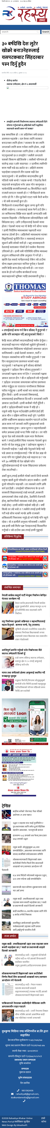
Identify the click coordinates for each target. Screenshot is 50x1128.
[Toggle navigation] (1, 27)
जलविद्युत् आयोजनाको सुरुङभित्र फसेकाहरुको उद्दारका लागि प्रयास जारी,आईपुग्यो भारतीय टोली (27, 926)
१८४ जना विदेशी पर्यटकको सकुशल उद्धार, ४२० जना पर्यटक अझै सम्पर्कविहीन (30, 877)
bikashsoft (22, 1125)
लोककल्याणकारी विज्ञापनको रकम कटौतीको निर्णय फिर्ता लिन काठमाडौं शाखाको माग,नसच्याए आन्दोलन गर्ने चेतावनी (22, 865)
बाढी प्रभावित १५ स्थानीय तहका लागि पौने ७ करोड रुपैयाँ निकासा (30, 913)
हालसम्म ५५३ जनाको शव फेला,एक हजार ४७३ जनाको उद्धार (30, 837)
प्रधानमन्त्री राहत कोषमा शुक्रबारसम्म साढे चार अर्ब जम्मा (29, 889)
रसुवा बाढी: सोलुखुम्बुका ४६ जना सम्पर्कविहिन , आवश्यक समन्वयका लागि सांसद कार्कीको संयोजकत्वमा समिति (29, 850)
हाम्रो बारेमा (43, 1120)
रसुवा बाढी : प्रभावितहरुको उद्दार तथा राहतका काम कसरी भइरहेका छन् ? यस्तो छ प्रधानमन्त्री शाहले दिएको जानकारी (29, 902)
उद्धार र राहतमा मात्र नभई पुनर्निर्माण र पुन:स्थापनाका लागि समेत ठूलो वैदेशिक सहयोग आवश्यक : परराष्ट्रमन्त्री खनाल (29, 826)
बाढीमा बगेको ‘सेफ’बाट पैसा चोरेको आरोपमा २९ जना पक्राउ (27, 813)
